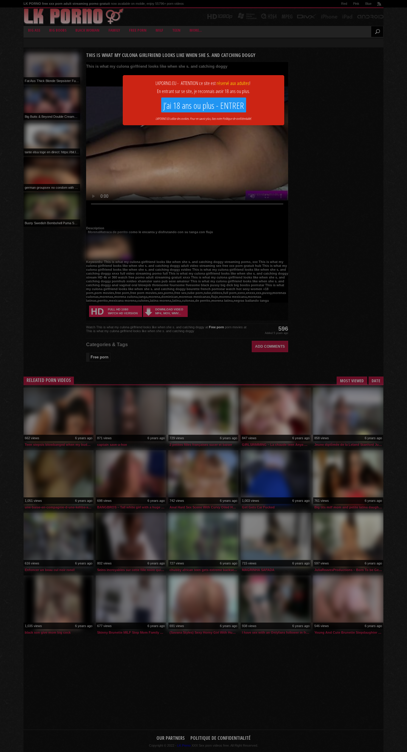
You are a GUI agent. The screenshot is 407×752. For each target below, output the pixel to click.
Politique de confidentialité (237, 118)
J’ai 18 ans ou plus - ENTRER (203, 105)
